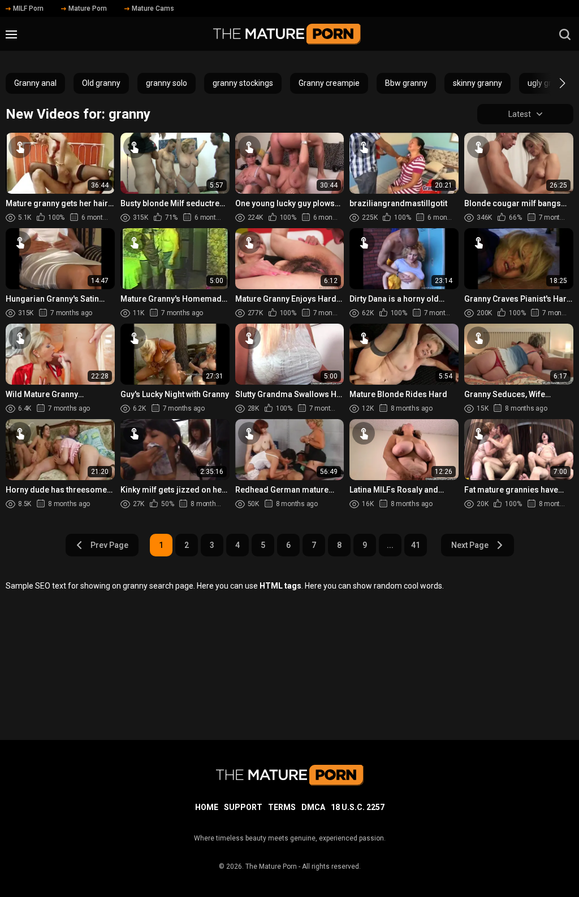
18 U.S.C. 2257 (357, 807)
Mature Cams (153, 8)
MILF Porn (28, 8)
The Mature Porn (271, 866)
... (390, 545)
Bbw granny (406, 83)
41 (415, 545)
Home (206, 807)
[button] (552, 83)
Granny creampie (329, 83)
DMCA (313, 807)
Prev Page (109, 545)
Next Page (470, 545)
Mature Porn (87, 8)
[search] (564, 34)
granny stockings (243, 83)
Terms (282, 807)
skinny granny (477, 83)
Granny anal (35, 83)
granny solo (166, 83)
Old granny (101, 83)
